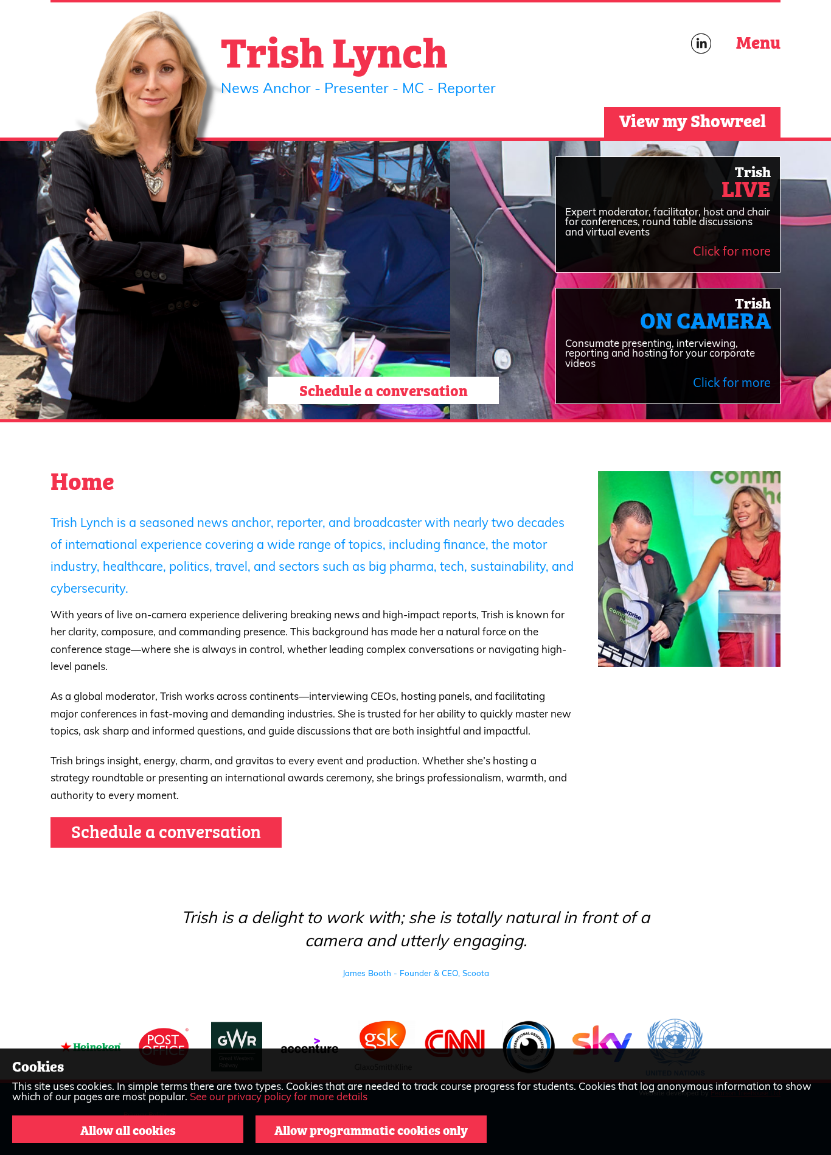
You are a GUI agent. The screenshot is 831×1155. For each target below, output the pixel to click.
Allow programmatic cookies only (371, 1129)
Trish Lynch (334, 49)
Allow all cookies (128, 1129)
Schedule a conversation (383, 389)
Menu (758, 41)
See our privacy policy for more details (278, 1097)
